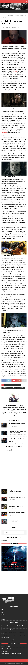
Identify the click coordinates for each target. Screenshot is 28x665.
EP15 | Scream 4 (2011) (6, 656)
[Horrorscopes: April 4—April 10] (4, 521)
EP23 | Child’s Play (5, 646)
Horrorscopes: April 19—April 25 (17, 497)
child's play (17, 384)
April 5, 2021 (12, 521)
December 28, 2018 (13, 426)
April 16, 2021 (12, 508)
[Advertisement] (14, 581)
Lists (2, 612)
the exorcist (21, 387)
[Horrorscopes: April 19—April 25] (4, 499)
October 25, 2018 (13, 434)
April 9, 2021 (12, 515)
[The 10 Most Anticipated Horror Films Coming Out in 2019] (4, 425)
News (2, 614)
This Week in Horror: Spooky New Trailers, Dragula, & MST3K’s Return (17, 513)
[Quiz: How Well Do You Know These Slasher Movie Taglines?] (4, 433)
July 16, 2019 (12, 443)
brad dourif (8, 384)
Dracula (15, 71)
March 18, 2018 (6, 27)
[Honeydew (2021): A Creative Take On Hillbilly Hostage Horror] (4, 491)
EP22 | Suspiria (4, 651)
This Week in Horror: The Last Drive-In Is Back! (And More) (16, 505)
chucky (4, 387)
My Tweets (4, 540)
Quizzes (3, 616)
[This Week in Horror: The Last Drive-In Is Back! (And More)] (4, 506)
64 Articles (20, 405)
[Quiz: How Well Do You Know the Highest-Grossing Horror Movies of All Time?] (4, 440)
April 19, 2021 (12, 499)
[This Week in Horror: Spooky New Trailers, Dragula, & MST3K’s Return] (4, 514)
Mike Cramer (14, 27)
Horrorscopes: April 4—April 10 (16, 520)
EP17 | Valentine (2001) (6, 648)
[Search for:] (14, 532)
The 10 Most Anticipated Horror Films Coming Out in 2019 (17, 424)
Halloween (12, 387)
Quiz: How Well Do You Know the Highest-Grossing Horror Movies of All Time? (17, 440)
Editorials (3, 609)
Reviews (3, 619)
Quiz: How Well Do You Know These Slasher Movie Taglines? (17, 432)
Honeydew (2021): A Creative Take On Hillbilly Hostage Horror (17, 490)
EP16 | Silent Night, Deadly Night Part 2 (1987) (11, 653)
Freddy (15, 73)
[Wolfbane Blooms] (14, 8)
